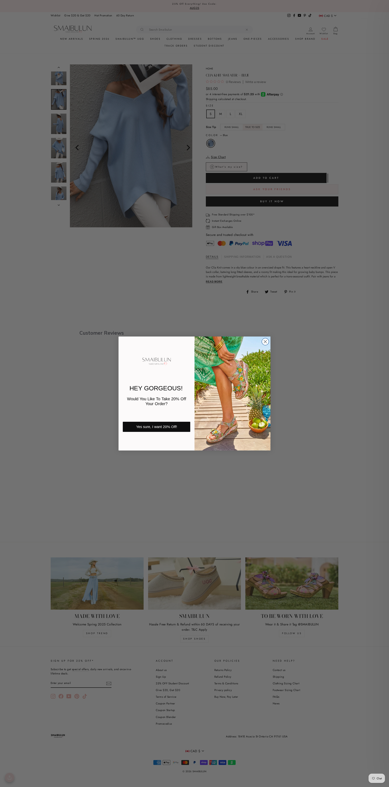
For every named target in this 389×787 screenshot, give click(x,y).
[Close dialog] (265, 341)
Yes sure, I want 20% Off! (156, 427)
